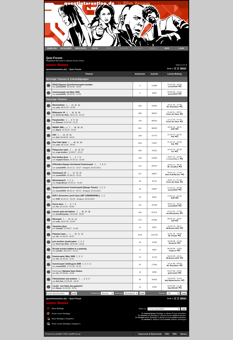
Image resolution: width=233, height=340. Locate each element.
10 (77, 120)
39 (75, 127)
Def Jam (59, 281)
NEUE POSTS (80, 48)
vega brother (61, 152)
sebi (58, 107)
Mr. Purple (172, 236)
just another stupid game (64, 241)
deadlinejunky (62, 214)
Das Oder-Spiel (59, 142)
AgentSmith (173, 288)
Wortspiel (57, 219)
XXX (54, 135)
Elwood (59, 122)
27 (86, 212)
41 (82, 127)
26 (83, 212)
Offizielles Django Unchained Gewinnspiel (72, 164)
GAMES (152, 48)
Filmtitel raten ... (60, 234)
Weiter (183, 68)
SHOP (167, 48)
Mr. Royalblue (173, 107)
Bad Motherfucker (173, 280)
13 (74, 173)
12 (76, 219)
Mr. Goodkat (172, 167)
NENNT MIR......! (60, 127)
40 (78, 127)
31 (76, 150)
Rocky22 (173, 243)
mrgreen (172, 251)
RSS (175, 334)
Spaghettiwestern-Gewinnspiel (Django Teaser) (75, 187)
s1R (172, 221)
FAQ (167, 334)
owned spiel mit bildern (63, 211)
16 (79, 105)
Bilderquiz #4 (58, 112)
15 (75, 105)
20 (79, 113)
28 (89, 212)
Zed (57, 137)
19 (76, 113)
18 (73, 113)
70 (75, 234)
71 (79, 234)
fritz (172, 137)
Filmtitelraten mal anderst (64, 279)
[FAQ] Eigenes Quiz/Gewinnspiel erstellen (72, 84)
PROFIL (109, 48)
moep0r (59, 228)
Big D (58, 130)
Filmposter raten (60, 150)
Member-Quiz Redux (72, 271)
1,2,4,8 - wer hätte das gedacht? (67, 286)
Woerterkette (58, 105)
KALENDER (138, 48)
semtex (59, 251)
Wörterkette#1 (59, 180)
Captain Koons (62, 160)
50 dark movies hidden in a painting (69, 249)
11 (72, 219)
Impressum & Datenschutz (150, 334)
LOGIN (181, 48)
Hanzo (59, 288)
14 (72, 105)
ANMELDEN (52, 48)
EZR (173, 129)
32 (79, 150)
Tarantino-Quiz (59, 226)
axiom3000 (61, 87)
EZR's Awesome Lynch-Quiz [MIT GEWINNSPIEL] (76, 195)
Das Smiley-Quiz (60, 157)
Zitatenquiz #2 (59, 173)
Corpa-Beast (61, 183)
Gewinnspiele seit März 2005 (66, 92)
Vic (172, 151)
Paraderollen (58, 120)
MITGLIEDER (66, 48)
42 (81, 142)
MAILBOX (124, 48)
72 (82, 234)
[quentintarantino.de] (56, 69)
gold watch (172, 273)
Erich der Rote (62, 115)
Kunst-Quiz (58, 204)
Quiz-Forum (54, 57)
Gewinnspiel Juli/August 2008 (66, 264)
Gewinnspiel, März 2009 (63, 256)
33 (82, 150)
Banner (184, 334)
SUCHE (95, 48)
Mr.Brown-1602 (172, 228)
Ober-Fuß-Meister (172, 175)
